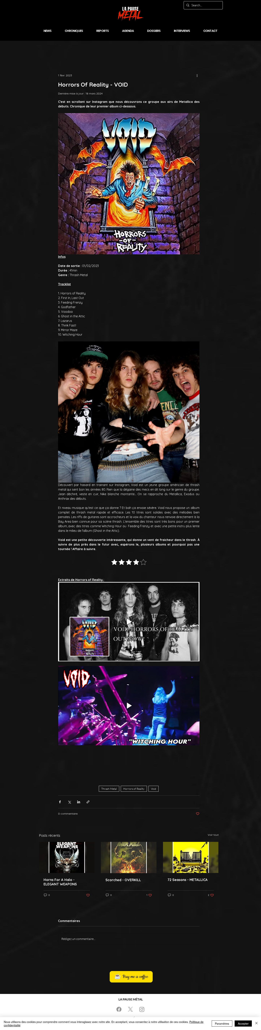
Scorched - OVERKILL (123, 880)
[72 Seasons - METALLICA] (191, 857)
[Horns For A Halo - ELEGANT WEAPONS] (67, 857)
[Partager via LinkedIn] (78, 802)
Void (153, 788)
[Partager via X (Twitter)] (69, 802)
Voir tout (213, 835)
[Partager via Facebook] (60, 802)
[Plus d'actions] (197, 75)
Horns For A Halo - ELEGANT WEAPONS (60, 882)
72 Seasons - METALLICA (188, 880)
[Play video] (128, 621)
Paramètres (222, 1023)
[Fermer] (256, 1023)
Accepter (243, 1023)
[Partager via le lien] (88, 802)
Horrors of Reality (133, 788)
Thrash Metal (109, 788)
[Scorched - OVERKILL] (128, 857)
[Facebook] (119, 1009)
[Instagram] (142, 1009)
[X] (130, 1009)
